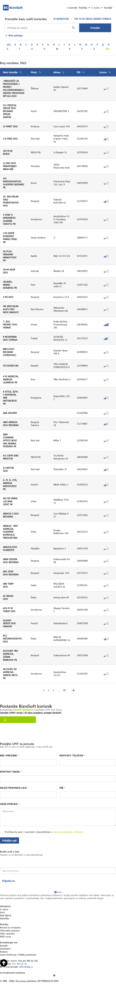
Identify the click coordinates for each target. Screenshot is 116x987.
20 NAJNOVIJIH (61, 18)
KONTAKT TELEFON (72, 755)
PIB (62, 787)
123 (8, 44)
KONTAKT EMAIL (11, 771)
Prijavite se (8, 880)
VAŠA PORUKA (9, 804)
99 (64, 690)
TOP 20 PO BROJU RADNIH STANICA (92, 18)
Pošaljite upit (9, 840)
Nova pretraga (15, 35)
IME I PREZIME (9, 755)
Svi (107, 48)
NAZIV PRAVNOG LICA (14, 787)
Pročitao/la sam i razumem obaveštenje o (44, 831)
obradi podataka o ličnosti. (68, 831)
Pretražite (95, 27)
